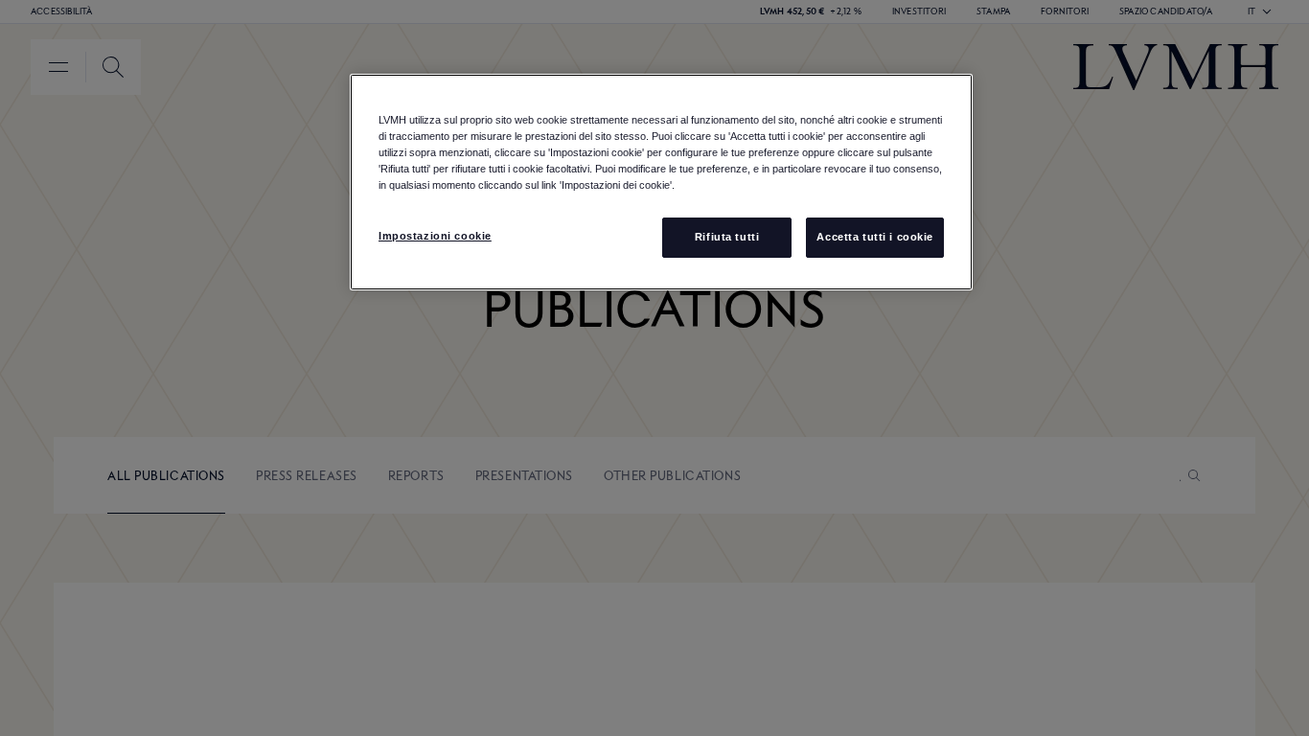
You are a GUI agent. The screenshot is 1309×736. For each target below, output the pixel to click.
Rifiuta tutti (727, 236)
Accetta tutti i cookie (874, 236)
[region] (661, 182)
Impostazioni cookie (435, 236)
